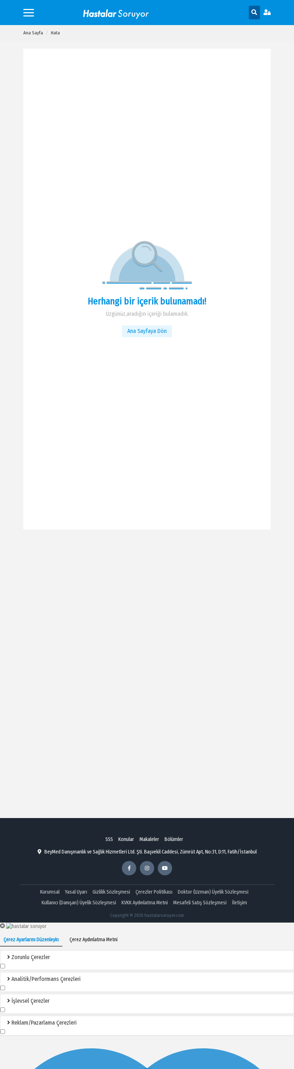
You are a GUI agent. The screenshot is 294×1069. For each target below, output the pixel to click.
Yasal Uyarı (76, 892)
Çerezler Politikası (154, 892)
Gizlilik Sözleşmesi (111, 892)
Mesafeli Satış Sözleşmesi (200, 903)
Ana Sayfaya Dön (147, 331)
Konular (126, 839)
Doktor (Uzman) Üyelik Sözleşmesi (213, 892)
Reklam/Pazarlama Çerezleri (43, 1022)
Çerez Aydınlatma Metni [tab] (94, 940)
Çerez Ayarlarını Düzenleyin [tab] (31, 940)
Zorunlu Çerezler (30, 957)
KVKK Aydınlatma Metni (145, 903)
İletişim (239, 903)
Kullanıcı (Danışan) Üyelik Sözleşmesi (79, 903)
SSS (109, 839)
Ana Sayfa (33, 32)
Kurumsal (50, 892)
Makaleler (149, 839)
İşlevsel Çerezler (29, 1000)
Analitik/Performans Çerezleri (45, 979)
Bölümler (174, 839)
